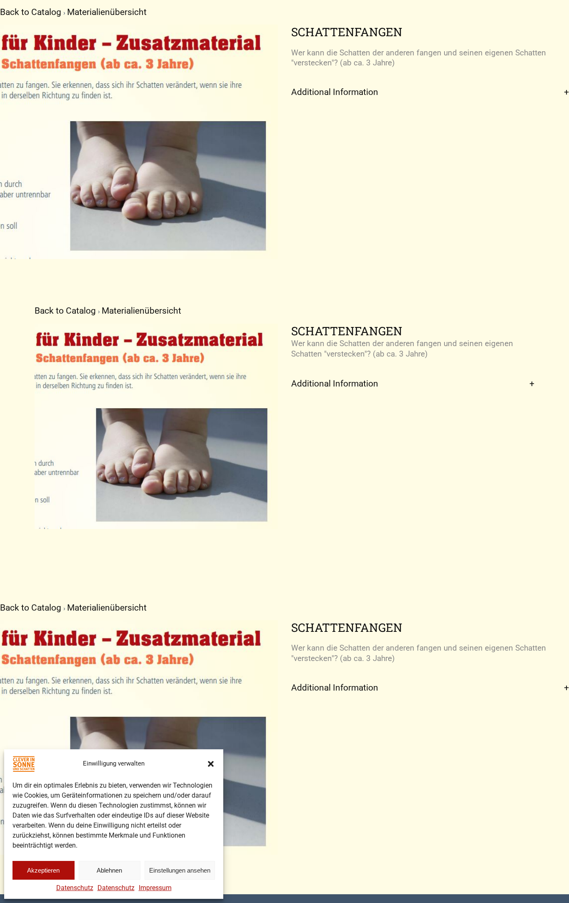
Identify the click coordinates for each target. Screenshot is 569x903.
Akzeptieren (43, 870)
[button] (211, 764)
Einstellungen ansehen (179, 870)
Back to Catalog (31, 12)
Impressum (155, 888)
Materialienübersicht (107, 12)
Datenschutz (74, 888)
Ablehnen (109, 870)
